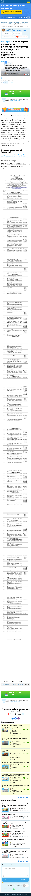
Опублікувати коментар (15, 880)
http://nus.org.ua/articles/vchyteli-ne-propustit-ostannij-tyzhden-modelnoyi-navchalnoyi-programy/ (15, 156)
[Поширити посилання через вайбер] (18, 718)
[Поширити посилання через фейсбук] (15, 718)
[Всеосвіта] (2, 1)
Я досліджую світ (8, 23)
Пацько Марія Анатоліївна (16, 31)
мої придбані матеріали (16, 100)
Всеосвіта (4, 22)
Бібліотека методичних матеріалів (18, 22)
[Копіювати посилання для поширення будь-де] (12, 718)
